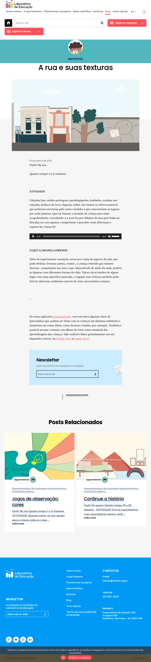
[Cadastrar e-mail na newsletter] (45, 614)
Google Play (63, 338)
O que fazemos (33, 11)
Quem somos (14, 11)
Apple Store (81, 338)
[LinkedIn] (30, 640)
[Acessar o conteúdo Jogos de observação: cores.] (39, 456)
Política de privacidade (79, 657)
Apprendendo (62, 316)
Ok (63, 657)
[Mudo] (109, 236)
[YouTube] (16, 640)
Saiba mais (18, 523)
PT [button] (132, 11)
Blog (107, 11)
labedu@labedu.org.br (115, 580)
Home (8, 23)
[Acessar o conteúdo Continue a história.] (111, 456)
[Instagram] (23, 640)
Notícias (98, 11)
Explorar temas (21, 31)
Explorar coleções (126, 23)
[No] (147, 654)
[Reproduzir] (33, 236)
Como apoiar (120, 11)
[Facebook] (9, 640)
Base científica (82, 11)
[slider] (116, 236)
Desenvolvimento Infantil (77, 395)
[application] (75, 236)
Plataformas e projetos (57, 11)
